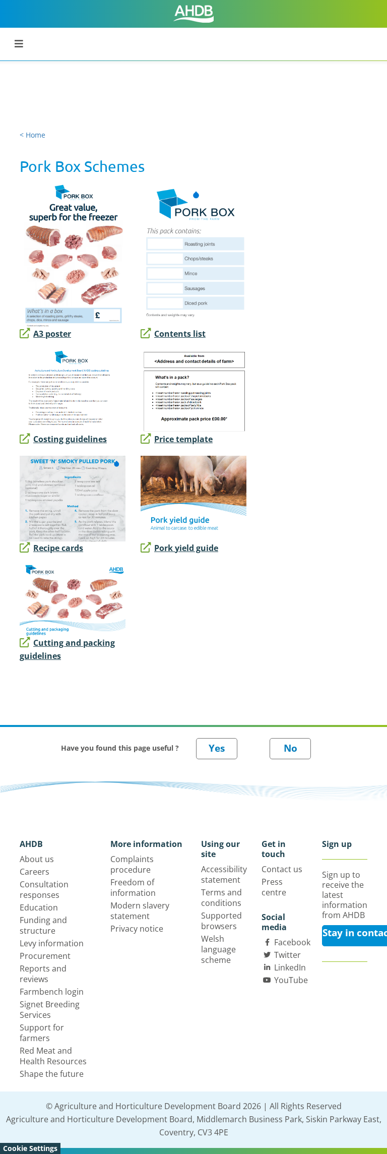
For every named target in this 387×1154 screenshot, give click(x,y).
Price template (183, 439)
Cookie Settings (30, 1148)
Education (39, 907)
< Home (32, 135)
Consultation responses (44, 889)
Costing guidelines (70, 439)
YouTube (291, 980)
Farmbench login (52, 991)
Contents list (180, 333)
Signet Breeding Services (50, 1009)
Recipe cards (58, 548)
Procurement (45, 955)
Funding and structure (43, 925)
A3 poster (52, 333)
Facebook (292, 942)
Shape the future (52, 1073)
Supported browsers (221, 921)
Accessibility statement (224, 874)
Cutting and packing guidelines (67, 649)
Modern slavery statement (139, 911)
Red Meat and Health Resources (53, 1056)
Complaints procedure (132, 864)
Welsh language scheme (218, 949)
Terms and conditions (221, 897)
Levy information (52, 943)
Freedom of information (133, 887)
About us (37, 859)
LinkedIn (290, 967)
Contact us (282, 869)
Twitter (287, 954)
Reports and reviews (43, 974)
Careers (34, 871)
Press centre (274, 887)
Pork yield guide (186, 548)
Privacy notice (136, 928)
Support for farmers (42, 1033)
